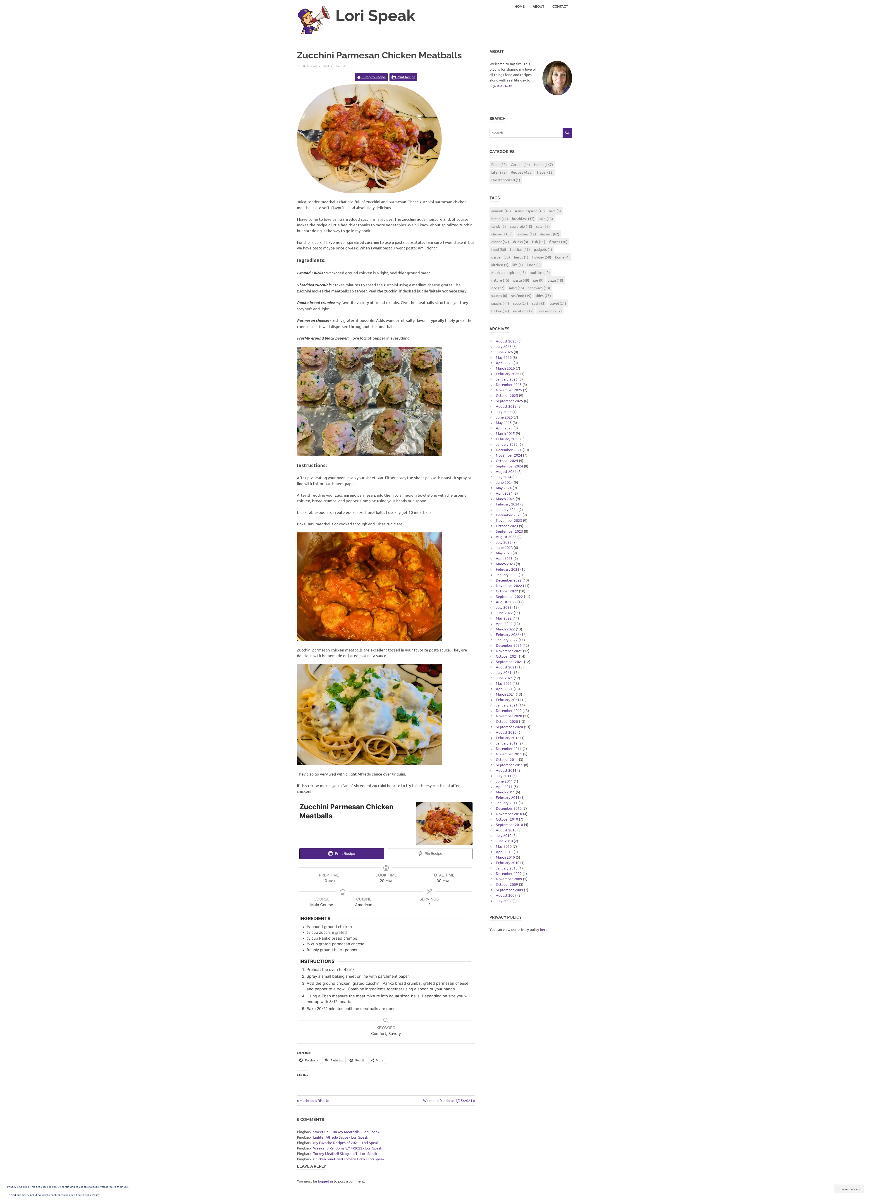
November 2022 (509, 585)
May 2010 (504, 846)
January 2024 (507, 509)
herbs (521, 257)
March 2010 (505, 857)
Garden (520, 164)
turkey (500, 311)
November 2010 (509, 813)
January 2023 (507, 574)
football (520, 249)
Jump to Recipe (373, 77)
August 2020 (506, 732)
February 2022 (507, 634)
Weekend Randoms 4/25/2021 (447, 1100)
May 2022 (504, 618)
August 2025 (506, 406)
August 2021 (506, 667)
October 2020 (507, 721)
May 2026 (504, 357)
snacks (500, 303)
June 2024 (504, 482)
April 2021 (504, 688)
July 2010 (503, 835)
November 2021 (509, 650)
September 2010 (509, 824)
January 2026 (507, 379)
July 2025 (503, 411)
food (498, 249)
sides (543, 295)
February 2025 (507, 438)
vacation (523, 311)
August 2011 (506, 770)
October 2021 (507, 656)
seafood (521, 295)
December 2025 (509, 384)
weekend (550, 311)
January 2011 (507, 802)
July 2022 (503, 607)
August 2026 (506, 341)
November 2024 (509, 455)
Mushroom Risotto (314, 1100)
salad (516, 287)
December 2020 (509, 710)
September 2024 (509, 466)
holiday (541, 257)
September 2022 (509, 596)
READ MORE (505, 86)
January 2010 (507, 868)
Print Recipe (405, 77)
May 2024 (504, 487)
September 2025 (509, 400)
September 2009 (509, 889)
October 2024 (507, 460)
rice (497, 287)
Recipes (340, 65)
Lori (326, 65)
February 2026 (507, 373)
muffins (540, 272)
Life (499, 172)
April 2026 (504, 362)
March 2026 (505, 368)
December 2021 (509, 645)
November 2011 (509, 754)
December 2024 (509, 449)
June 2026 (504, 352)
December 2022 (509, 580)
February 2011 (507, 797)
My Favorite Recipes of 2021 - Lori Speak (346, 1142)
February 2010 (507, 862)
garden (500, 257)
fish (538, 241)
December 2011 (509, 748)
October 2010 (507, 819)
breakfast (523, 218)
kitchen (499, 264)
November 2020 (509, 716)
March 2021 (505, 694)
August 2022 (506, 601)
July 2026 (503, 346)
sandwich (539, 287)
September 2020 (509, 726)
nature (500, 280)
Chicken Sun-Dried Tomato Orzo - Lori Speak (348, 1159)
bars (555, 210)
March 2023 (505, 563)
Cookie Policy (91, 1195)
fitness (558, 241)
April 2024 (504, 493)
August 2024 (506, 471)
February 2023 (507, 569)
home (562, 257)
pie (538, 280)
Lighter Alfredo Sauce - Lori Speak (340, 1137)
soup (520, 303)
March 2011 (505, 792)
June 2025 (504, 417)
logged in (325, 1181)
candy (498, 226)
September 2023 (509, 531)
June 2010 (504, 840)
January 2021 (507, 705)
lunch (534, 264)
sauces (499, 295)
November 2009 (509, 878)
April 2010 (504, 851)
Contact (560, 7)
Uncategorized (505, 179)
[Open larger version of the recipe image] (444, 823)
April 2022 (504, 623)
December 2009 (509, 873)
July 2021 (503, 672)
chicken (502, 234)
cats (543, 226)
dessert (549, 234)
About (538, 7)
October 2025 (507, 395)
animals (501, 210)
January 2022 (507, 639)
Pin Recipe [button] (433, 853)
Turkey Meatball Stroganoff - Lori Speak (345, 1153)
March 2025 (505, 433)
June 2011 (504, 781)
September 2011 (509, 764)
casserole (521, 226)
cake (545, 218)
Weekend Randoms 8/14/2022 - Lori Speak (347, 1148)
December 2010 (509, 808)
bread (499, 218)
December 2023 (509, 514)
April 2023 (504, 558)
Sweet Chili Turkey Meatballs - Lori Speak (346, 1131)
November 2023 (509, 520)
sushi (538, 303)
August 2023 (506, 536)
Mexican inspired (508, 272)
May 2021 (504, 683)
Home (520, 7)
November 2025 (509, 390)
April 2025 (504, 428)
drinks (520, 241)
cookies (526, 234)
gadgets (543, 249)
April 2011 (504, 786)
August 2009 (506, 895)
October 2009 (507, 884)
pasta (521, 280)
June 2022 (504, 612)
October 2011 (507, 759)
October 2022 (507, 591)
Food (499, 164)
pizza (555, 280)
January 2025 (507, 444)
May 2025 (504, 422)
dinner (500, 241)
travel (557, 303)
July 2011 (503, 775)
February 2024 (507, 504)
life (517, 264)
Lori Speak (375, 15)
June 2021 (504, 677)
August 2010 (506, 830)
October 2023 (507, 525)
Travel (545, 172)
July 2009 (503, 900)
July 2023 (503, 542)
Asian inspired (530, 210)
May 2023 (504, 553)
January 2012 (507, 743)
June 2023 (504, 547)
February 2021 (507, 699)
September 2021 (509, 661)
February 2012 (507, 737)
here (543, 929)
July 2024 (503, 476)
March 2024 (505, 498)
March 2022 (505, 629)
